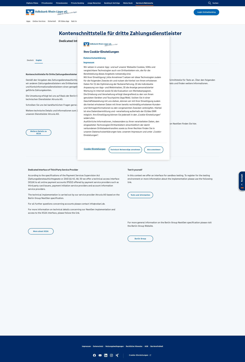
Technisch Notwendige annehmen (125, 150)
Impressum (86, 346)
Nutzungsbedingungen (114, 346)
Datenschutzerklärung (95, 58)
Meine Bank (128, 3)
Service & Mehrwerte (144, 3)
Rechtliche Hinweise (134, 346)
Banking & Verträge (112, 3)
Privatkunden (47, 3)
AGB (146, 346)
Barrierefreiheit (156, 346)
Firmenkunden (62, 3)
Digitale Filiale (32, 3)
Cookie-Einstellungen (94, 149)
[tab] (28, 21)
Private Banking (77, 3)
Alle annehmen (153, 150)
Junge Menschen (94, 3)
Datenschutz (98, 346)
